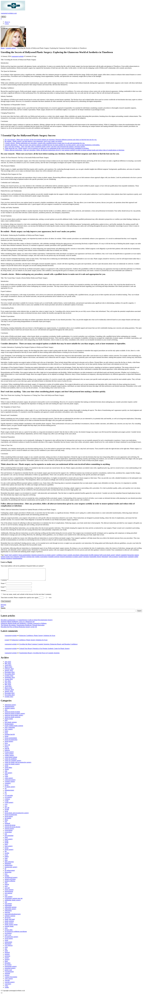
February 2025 (9, 668)
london (7, 875)
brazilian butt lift (10, 734)
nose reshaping (14, 556)
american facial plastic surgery (14, 715)
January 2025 (9, 670)
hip (6, 851)
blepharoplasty (9, 724)
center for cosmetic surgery (13, 760)
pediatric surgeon (10, 916)
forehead (7, 823)
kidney (7, 856)
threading (7, 963)
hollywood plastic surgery (107, 555)
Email (3, 587)
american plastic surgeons (12, 717)
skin (6, 949)
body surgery (9, 729)
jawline (7, 853)
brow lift (7, 745)
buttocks (7, 750)
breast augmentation (24, 555)
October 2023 (9, 696)
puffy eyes (8, 935)
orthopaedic (8, 905)
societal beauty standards (126, 556)
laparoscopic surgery (11, 867)
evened (7, 640)
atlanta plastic (9, 718)
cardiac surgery (9, 755)
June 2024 (8, 682)
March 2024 (8, 688)
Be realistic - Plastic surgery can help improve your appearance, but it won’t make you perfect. (33, 141)
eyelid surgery (9, 802)
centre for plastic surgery (12, 764)
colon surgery (9, 778)
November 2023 (10, 695)
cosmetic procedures (73, 555)
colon (6, 776)
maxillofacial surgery (11, 877)
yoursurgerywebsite (17, 56)
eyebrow (7, 799)
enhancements (84, 555)
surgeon (7, 954)
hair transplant (9, 835)
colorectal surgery (10, 780)
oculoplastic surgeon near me (13, 898)
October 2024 (9, 675)
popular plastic (9, 926)
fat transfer (8, 818)
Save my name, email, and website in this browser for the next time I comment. (27, 594)
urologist (7, 973)
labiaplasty (8, 863)
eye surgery (8, 797)
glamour (96, 555)
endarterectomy (9, 790)
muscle (7, 884)
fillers (6, 820)
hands (6, 841)
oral (6, 902)
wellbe (7, 987)
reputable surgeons (54, 556)
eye (6, 793)
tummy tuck (8, 970)
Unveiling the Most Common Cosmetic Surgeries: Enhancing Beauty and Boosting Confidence (48, 644)
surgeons (7, 956)
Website (3, 590)
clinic (6, 774)
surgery (7, 957)
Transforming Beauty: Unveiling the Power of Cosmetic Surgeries (39, 653)
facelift (7, 809)
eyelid (6, 800)
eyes (6, 804)
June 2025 (8, 662)
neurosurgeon (9, 891)
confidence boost (61, 555)
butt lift (7, 748)
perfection (23, 556)
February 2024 (9, 689)
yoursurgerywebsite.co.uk (9, 13)
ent (6, 792)
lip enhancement (10, 870)
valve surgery (9, 978)
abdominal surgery (10, 705)
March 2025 (8, 667)
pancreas (7, 912)
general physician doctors (12, 827)
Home (3, 48)
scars (6, 947)
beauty (6, 555)
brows (6, 746)
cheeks (7, 769)
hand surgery (9, 839)
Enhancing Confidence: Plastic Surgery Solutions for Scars (37, 635)
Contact (7, 23)
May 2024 (8, 684)
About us (7, 22)
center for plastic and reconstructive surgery (18, 762)
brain (6, 732)
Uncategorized (9, 971)
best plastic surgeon (11, 722)
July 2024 (8, 681)
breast (6, 736)
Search (22, 27)
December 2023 (9, 693)
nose (6, 895)
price (6, 928)
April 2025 (8, 665)
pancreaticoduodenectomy (13, 914)
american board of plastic (12, 712)
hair (6, 834)
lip (5, 868)
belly (6, 720)
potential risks (30, 556)
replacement (8, 942)
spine (6, 950)
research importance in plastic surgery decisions (74, 556)
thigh (6, 961)
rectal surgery (9, 938)
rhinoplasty (105, 556)
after (6, 710)
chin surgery (8, 773)
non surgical (8, 893)
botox (6, 731)
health (6, 842)
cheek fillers (8, 767)
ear (6, 788)
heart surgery (9, 846)
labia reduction (9, 862)
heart (6, 844)
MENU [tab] (3, 16)
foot (6, 821)
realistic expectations (41, 556)
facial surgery (9, 816)
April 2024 (8, 686)
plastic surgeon (9, 921)
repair (6, 940)
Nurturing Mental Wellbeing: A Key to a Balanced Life (18, 621)
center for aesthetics (11, 759)
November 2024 (10, 674)
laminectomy (9, 865)
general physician (10, 825)
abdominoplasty (9, 706)
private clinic (9, 930)
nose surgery (8, 896)
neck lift (7, 888)
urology (7, 975)
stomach (7, 952)
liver (6, 874)
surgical (7, 959)
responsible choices (95, 556)
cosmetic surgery (11, 48)
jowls (6, 855)
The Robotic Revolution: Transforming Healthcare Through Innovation (22, 625)
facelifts (91, 555)
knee (6, 858)
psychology (8, 933)
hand (6, 837)
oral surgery (8, 903)
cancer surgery (9, 753)
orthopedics (8, 910)
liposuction (130, 555)
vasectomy (8, 984)
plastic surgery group (11, 924)
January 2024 (9, 691)
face (6, 806)
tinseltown (9, 558)
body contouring (10, 727)
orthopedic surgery (10, 909)
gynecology (8, 832)
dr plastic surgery (10, 787)
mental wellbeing (10, 881)
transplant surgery (10, 968)
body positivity (13, 555)
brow (6, 743)
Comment (4, 580)
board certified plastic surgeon (14, 725)
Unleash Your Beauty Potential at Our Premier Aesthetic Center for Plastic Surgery (44, 648)
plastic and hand (10, 919)
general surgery (9, 828)
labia (6, 860)
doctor (7, 785)
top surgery (8, 964)
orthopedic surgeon (10, 907)
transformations (17, 558)
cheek (6, 766)
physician (8, 917)
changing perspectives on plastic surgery (43, 555)
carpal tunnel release (11, 757)
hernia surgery (9, 849)
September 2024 (10, 677)
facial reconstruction (11, 814)
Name (3, 583)
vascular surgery (10, 982)
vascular (7, 980)
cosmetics (8, 783)
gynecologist (8, 830)
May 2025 (8, 663)
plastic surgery (9, 923)
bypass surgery (9, 752)
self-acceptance (113, 556)
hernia (6, 848)
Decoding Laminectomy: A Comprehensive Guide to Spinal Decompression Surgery (27, 620)
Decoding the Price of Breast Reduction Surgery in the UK (19, 627)
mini (6, 882)
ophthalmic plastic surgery (13, 900)
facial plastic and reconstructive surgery (17, 813)
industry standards (121, 555)
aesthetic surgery (10, 708)
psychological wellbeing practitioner (16, 931)
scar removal (8, 945)
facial (6, 811)
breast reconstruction (11, 739)
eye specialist (9, 795)
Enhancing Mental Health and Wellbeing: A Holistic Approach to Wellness (23, 623)
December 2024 (9, 672)
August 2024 (9, 679)
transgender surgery (11, 966)
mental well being (10, 879)
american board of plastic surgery (15, 713)
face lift (7, 807)
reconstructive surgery (11, 937)
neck (6, 886)
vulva (6, 985)
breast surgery (9, 741)
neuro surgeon (9, 889)
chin (6, 771)
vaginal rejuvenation (11, 977)
